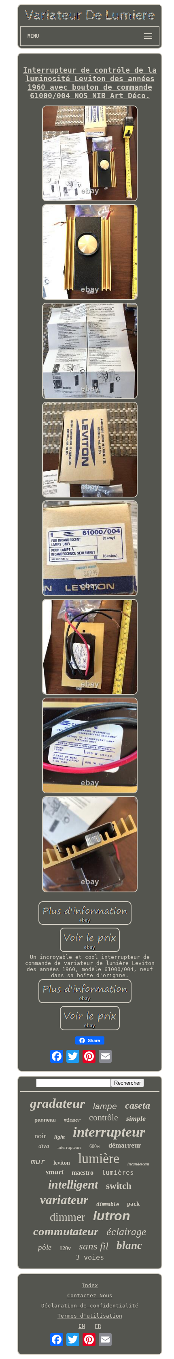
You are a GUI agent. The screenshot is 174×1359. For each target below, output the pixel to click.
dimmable (107, 1204)
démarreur (124, 1145)
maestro (82, 1172)
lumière (98, 1158)
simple (136, 1118)
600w (94, 1146)
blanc (129, 1245)
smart (55, 1171)
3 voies (90, 1257)
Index (90, 1285)
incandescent (138, 1164)
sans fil (93, 1246)
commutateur (65, 1231)
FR (98, 1326)
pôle (44, 1247)
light (59, 1137)
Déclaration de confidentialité (89, 1306)
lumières (118, 1172)
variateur (64, 1200)
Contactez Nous (89, 1295)
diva (43, 1146)
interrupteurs (69, 1147)
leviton (61, 1163)
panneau (45, 1120)
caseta (137, 1105)
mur (38, 1161)
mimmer (72, 1120)
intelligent (73, 1184)
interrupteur (109, 1132)
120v (65, 1248)
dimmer (67, 1216)
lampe (105, 1106)
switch (119, 1186)
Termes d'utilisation (89, 1316)
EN (82, 1326)
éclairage (126, 1232)
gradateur (57, 1103)
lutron (111, 1215)
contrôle (103, 1117)
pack (133, 1203)
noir (40, 1136)
